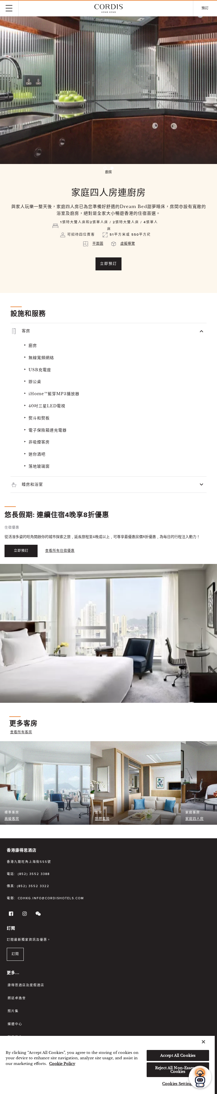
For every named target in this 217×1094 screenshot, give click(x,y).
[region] (107, 1065)
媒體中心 (15, 1024)
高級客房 (12, 819)
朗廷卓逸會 (17, 998)
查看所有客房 (21, 732)
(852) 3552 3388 (34, 874)
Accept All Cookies (178, 1055)
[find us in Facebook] (10, 914)
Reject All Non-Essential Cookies (178, 1069)
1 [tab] (105, 168)
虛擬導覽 (127, 244)
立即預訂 (108, 264)
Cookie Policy (62, 1063)
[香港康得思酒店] (108, 8)
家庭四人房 (194, 819)
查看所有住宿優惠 (60, 551)
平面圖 (97, 244)
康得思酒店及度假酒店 (26, 985)
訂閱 (15, 954)
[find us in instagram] (23, 914)
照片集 (13, 1011)
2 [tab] (112, 168)
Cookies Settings (178, 1083)
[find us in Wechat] (37, 914)
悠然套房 (102, 819)
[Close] (203, 1041)
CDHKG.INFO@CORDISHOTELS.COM (51, 898)
